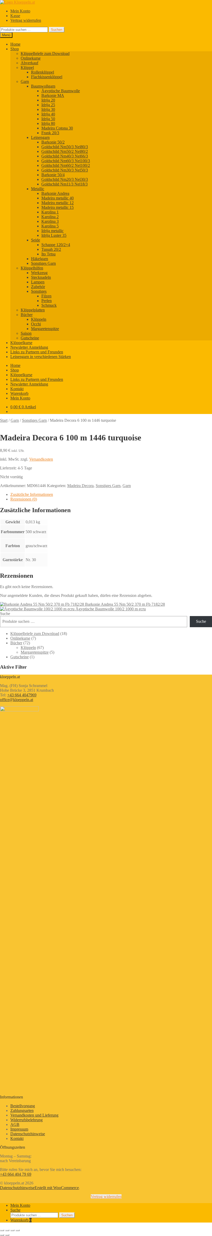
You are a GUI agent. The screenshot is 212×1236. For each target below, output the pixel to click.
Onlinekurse (31, 58)
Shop (14, 49)
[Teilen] (12, 1230)
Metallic (37, 189)
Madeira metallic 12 (57, 203)
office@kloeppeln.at (16, 699)
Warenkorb (19, 393)
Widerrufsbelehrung (26, 1120)
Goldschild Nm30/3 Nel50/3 (64, 170)
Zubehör (38, 286)
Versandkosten (41, 459)
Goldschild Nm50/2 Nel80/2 (64, 151)
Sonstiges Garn (43, 263)
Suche (5, 613)
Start (3, 420)
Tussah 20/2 (51, 249)
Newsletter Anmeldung (29, 347)
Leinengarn (40, 137)
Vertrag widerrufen (25, 20)
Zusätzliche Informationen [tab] (31, 494)
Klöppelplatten (33, 310)
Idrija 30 (48, 109)
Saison (26, 333)
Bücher (27, 314)
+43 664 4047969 (21, 695)
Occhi (36, 324)
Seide (35, 240)
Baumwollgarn (43, 86)
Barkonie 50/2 (53, 142)
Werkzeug (39, 272)
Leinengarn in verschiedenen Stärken (40, 356)
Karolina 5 (50, 226)
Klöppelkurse (21, 342)
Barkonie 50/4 (53, 175)
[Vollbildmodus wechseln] (7, 1230)
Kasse (15, 15)
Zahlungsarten (22, 1110)
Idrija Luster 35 (53, 235)
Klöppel (27, 67)
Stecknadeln (41, 277)
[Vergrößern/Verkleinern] (2, 1230)
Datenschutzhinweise (27, 1134)
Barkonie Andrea (55, 193)
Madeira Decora (80, 485)
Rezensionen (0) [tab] (23, 499)
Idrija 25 (48, 105)
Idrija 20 (48, 100)
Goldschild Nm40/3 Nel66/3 (64, 156)
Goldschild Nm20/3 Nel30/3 (64, 179)
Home (15, 44)
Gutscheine (30, 338)
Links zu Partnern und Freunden (36, 352)
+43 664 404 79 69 (15, 1174)
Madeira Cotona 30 (57, 128)
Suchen (56, 30)
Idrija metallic (52, 230)
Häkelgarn (39, 258)
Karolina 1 (50, 212)
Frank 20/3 (50, 133)
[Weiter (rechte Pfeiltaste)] (7, 1235)
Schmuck (49, 305)
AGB (14, 1124)
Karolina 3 (50, 221)
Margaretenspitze (45, 328)
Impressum (19, 1129)
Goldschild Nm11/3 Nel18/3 (64, 184)
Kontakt (17, 389)
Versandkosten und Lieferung (34, 1115)
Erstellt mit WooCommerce (57, 1187)
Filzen (46, 296)
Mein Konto (20, 11)
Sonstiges (39, 291)
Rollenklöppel (42, 72)
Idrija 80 (48, 123)
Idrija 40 (48, 114)
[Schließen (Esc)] (18, 1230)
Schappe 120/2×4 (55, 244)
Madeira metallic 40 (57, 198)
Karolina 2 (50, 217)
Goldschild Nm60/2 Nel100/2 (65, 165)
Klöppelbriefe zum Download (45, 53)
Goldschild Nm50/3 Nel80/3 (64, 147)
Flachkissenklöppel (46, 77)
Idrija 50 (48, 119)
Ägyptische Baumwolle (60, 91)
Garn (25, 81)
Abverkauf (29, 63)
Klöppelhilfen (32, 268)
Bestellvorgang (22, 1106)
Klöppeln (38, 319)
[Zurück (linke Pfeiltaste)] (2, 1235)
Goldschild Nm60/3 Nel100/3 (65, 161)
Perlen (46, 300)
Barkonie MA (52, 95)
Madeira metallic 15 (57, 207)
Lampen (37, 282)
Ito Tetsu (48, 254)
